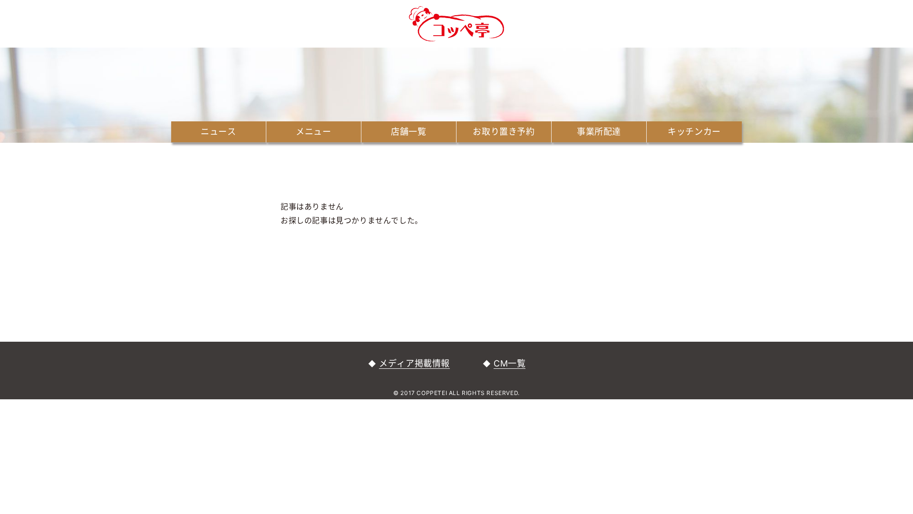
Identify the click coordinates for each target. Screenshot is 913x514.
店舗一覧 (408, 132)
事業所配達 (599, 132)
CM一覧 (509, 363)
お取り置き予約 (503, 132)
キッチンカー (694, 132)
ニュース (218, 132)
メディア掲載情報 (414, 363)
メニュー (313, 132)
